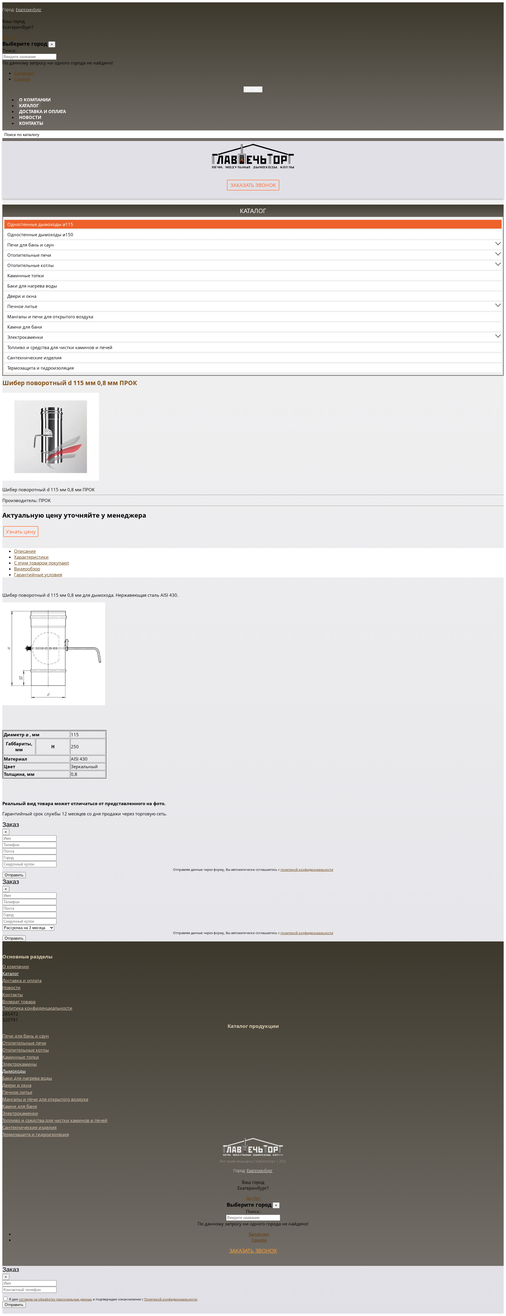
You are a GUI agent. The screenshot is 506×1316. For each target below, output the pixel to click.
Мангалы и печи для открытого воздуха (50, 316)
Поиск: (9, 50)
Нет (12, 37)
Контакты (31, 123)
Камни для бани (24, 327)
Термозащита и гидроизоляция (40, 368)
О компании (35, 100)
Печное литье (22, 306)
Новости (30, 117)
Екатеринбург (29, 9)
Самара (22, 79)
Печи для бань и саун (30, 245)
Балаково (24, 73)
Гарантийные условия (38, 574)
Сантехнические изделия (34, 358)
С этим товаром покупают (41, 563)
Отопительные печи (29, 255)
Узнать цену (21, 531)
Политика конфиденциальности (37, 1008)
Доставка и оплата (42, 111)
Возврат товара (18, 1001)
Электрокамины (19, 1064)
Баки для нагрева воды (32, 286)
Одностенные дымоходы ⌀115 (40, 224)
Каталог (29, 105)
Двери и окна (21, 296)
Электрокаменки (25, 337)
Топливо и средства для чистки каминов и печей (59, 347)
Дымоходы (14, 1071)
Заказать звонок (253, 185)
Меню (253, 89)
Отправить (14, 875)
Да (5, 37)
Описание (25, 551)
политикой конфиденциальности (307, 869)
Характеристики (31, 557)
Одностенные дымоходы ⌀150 (40, 234)
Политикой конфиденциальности (170, 1299)
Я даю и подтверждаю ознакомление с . (103, 1299)
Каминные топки (25, 275)
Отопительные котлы (30, 265)
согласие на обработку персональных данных (55, 1299)
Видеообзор (27, 569)
